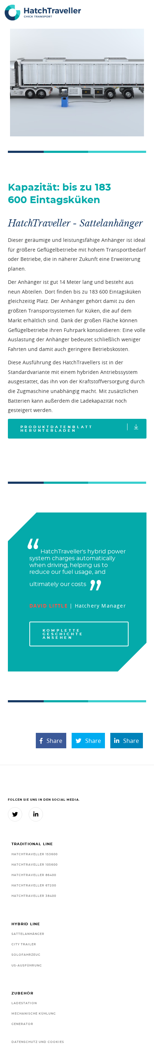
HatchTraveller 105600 (34, 864)
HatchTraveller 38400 (33, 896)
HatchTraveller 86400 (33, 875)
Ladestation (24, 1003)
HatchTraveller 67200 (33, 885)
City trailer (23, 944)
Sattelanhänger (27, 934)
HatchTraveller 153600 (34, 854)
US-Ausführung (26, 965)
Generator (22, 1024)
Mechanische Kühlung (33, 1013)
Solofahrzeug (25, 954)
